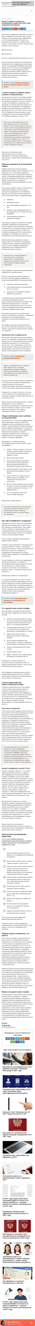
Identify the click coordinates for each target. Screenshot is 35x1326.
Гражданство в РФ (9, 3)
